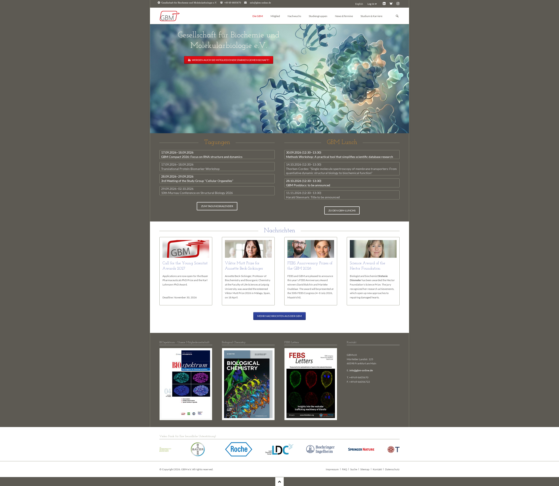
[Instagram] (398, 3)
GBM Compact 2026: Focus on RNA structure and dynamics (201, 154)
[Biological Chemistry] (248, 384)
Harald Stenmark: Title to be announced (313, 195)
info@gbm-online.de (260, 3)
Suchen (397, 16)
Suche (353, 469)
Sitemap (364, 469)
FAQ (344, 469)
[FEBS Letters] (310, 384)
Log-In (370, 3)
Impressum (332, 469)
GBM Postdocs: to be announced (308, 183)
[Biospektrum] (186, 384)
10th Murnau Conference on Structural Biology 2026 (197, 191)
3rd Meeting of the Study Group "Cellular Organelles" (197, 179)
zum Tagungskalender (217, 206)
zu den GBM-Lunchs (341, 210)
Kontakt (377, 469)
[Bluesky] (391, 3)
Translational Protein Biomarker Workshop (190, 167)
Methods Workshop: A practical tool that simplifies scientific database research (339, 154)
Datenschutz (392, 469)
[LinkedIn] (384, 3)
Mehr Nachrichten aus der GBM (279, 316)
